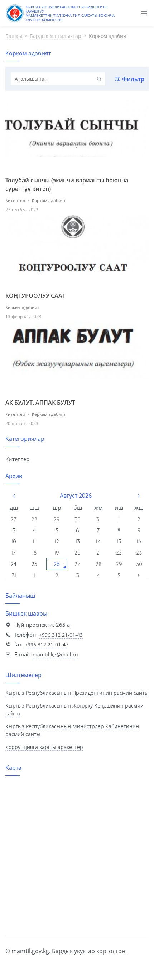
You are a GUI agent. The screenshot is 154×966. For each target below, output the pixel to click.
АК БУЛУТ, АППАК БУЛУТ (40, 402)
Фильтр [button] (133, 79)
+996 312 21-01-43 (61, 634)
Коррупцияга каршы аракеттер (44, 747)
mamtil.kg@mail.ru (55, 654)
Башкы (13, 36)
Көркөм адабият (49, 200)
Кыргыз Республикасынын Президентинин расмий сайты (77, 692)
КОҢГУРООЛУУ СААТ (35, 296)
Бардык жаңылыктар (55, 36)
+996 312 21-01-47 (46, 644)
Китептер (15, 200)
